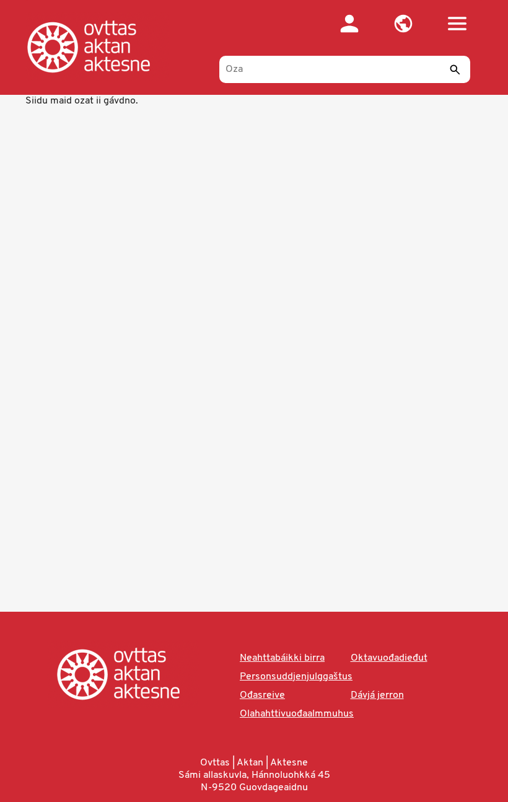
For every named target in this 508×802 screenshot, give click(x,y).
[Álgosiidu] (101, 46)
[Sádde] (454, 69)
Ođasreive (262, 695)
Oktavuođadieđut (389, 658)
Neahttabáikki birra (282, 658)
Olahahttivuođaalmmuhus (297, 714)
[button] (403, 23)
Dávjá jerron (377, 695)
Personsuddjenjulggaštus (296, 677)
